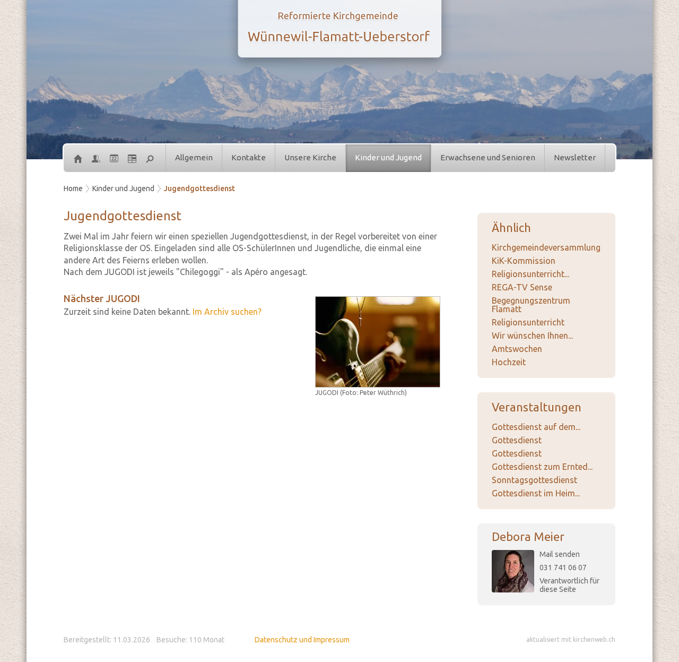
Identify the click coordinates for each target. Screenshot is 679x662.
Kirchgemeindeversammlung (546, 247)
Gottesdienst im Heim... (536, 493)
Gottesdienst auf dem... (536, 427)
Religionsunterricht (528, 322)
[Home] (78, 158)
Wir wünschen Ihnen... (532, 335)
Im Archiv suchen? (227, 311)
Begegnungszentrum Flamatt (531, 304)
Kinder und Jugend (388, 157)
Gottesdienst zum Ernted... (542, 466)
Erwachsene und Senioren (487, 157)
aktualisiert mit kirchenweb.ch (570, 639)
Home (73, 188)
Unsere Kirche (310, 157)
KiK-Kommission (523, 260)
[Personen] (96, 158)
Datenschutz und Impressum (302, 639)
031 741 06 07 (563, 567)
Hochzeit (509, 362)
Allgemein (194, 157)
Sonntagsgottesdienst (534, 480)
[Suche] (150, 158)
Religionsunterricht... (530, 274)
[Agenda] (132, 158)
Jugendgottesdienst (199, 188)
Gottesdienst (517, 440)
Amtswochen (517, 349)
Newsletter (575, 157)
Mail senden (559, 554)
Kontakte (248, 157)
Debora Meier (528, 536)
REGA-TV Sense (522, 287)
